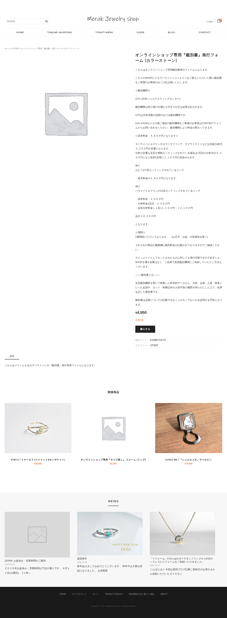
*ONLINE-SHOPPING (59, 32)
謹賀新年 (82, 558)
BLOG (171, 32)
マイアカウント (79, 594)
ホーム (7, 48)
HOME (20, 32)
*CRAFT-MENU (104, 32)
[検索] (46, 21)
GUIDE (141, 32)
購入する (145, 329)
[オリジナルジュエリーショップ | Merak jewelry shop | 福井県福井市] (113, 24)
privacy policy (114, 594)
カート (96, 594)
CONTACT (205, 32)
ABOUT (164, 594)
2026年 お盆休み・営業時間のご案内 (25, 560)
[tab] (12, 356)
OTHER (15, 48)
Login (210, 21)
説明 (12, 356)
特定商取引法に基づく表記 (141, 594)
